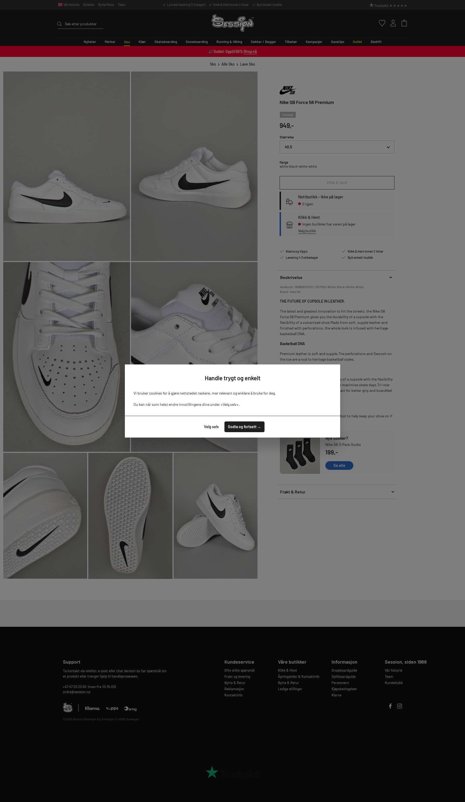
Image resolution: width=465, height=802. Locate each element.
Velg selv (211, 426)
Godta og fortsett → (244, 426)
